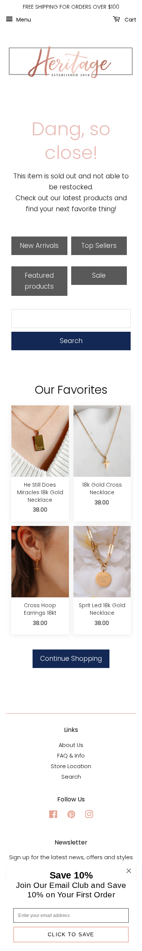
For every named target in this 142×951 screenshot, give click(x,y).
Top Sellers (99, 245)
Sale (99, 275)
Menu (23, 19)
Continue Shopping (71, 658)
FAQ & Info (71, 755)
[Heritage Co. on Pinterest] (71, 816)
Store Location (71, 766)
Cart (129, 19)
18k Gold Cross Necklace (102, 488)
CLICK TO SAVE (71, 934)
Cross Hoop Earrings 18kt (40, 609)
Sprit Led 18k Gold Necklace (102, 609)
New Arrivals (39, 245)
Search (71, 340)
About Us (71, 745)
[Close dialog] (129, 871)
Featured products (39, 281)
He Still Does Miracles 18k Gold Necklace (40, 492)
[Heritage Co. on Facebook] (53, 816)
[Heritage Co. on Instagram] (89, 816)
